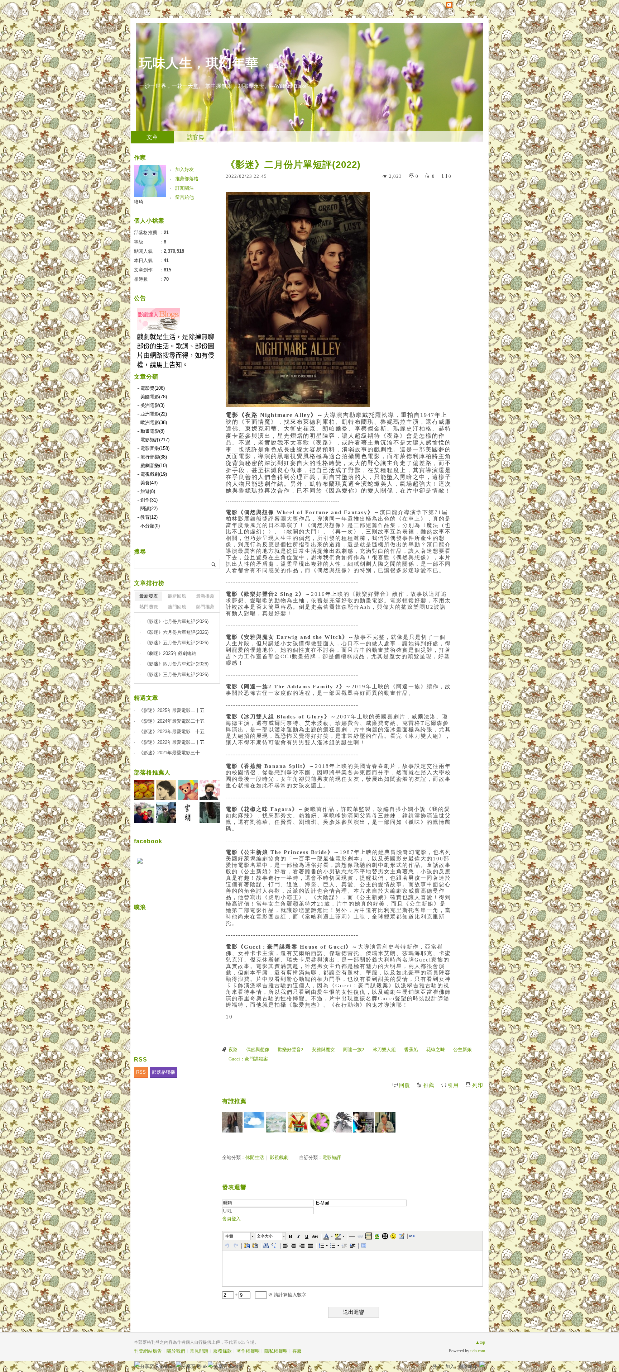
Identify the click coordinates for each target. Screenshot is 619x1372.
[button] (239, 1236)
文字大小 (265, 1236)
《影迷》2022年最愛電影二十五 (172, 742)
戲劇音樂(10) (153, 465)
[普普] (276, 1122)
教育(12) (149, 517)
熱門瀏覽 (148, 606)
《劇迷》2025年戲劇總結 (170, 653)
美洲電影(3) (152, 405)
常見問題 (199, 1351)
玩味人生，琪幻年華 (199, 63)
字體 (229, 1236)
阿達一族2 (353, 1049)
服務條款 (222, 1351)
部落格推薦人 (152, 772)
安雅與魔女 (323, 1049)
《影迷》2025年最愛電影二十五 (172, 710)
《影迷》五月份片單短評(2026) (176, 642)
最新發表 (148, 596)
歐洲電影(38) (153, 422)
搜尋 (213, 564)
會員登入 (231, 1218)
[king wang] (385, 1122)
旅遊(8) (147, 491)
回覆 (404, 1085)
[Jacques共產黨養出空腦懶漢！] (298, 1122)
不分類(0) (150, 525)
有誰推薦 (234, 1101)
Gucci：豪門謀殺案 (248, 1059)
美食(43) (149, 482)
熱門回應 (177, 606)
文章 (152, 137)
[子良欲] (341, 1122)
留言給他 (184, 197)
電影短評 (331, 1157)
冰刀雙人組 (384, 1049)
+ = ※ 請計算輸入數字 (270, 1294)
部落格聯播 (163, 1072)
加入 (450, 1366)
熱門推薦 (205, 606)
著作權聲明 (248, 1351)
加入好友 (184, 169)
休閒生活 (254, 1157)
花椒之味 (435, 1049)
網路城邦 (468, 1366)
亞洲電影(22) (153, 414)
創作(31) (149, 500)
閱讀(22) (149, 508)
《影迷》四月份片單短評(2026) (176, 663)
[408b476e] (363, 1122)
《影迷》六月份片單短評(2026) (176, 632)
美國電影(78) (153, 396)
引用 (453, 1085)
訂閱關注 (184, 188)
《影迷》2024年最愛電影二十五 (172, 721)
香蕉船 (411, 1049)
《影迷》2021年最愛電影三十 (169, 752)
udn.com (477, 1350)
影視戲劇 (279, 1157)
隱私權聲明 (276, 1351)
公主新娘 (462, 1049)
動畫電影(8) (152, 431)
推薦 (428, 1085)
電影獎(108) (152, 388)
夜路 (233, 1049)
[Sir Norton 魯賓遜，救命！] (232, 1122)
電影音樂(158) (154, 448)
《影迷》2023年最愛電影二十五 (172, 731)
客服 (297, 1351)
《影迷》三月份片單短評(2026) (176, 674)
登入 (437, 1366)
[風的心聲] (254, 1122)
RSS (141, 1072)
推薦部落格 (186, 178)
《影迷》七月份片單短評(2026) (176, 621)
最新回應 (177, 596)
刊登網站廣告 (148, 1351)
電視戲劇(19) (153, 474)
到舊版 (276, 65)
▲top (480, 1342)
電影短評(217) (154, 439)
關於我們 (176, 1351)
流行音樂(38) (153, 457)
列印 (477, 1085)
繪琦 (138, 201)
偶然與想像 (257, 1049)
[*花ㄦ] (320, 1122)
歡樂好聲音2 (290, 1049)
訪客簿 (195, 137)
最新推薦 (205, 596)
